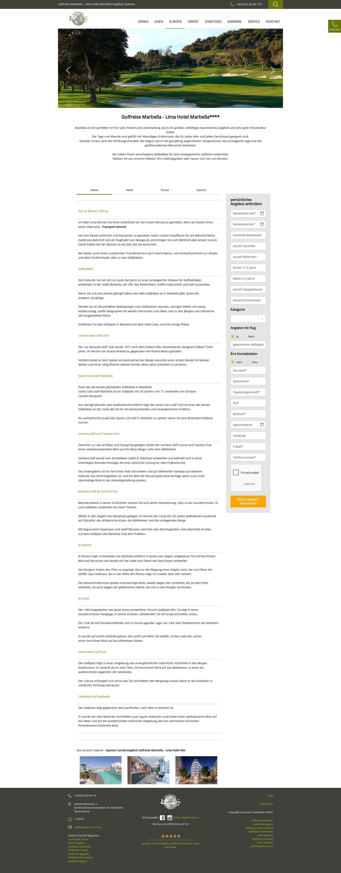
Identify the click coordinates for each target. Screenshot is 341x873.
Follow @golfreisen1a (186, 817)
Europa (175, 21)
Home (94, 190)
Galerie (201, 190)
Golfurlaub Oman (78, 839)
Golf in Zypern (76, 843)
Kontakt (273, 21)
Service (254, 21)
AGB (270, 795)
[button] (69, 68)
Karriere (235, 21)
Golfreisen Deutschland (259, 828)
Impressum (266, 804)
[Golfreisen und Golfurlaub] (78, 18)
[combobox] (248, 319)
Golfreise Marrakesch (80, 857)
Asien (159, 21)
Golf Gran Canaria (262, 839)
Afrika (143, 21)
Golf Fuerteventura (262, 846)
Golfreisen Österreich (260, 831)
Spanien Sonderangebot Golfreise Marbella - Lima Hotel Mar (170, 845)
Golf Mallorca (265, 835)
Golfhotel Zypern (263, 824)
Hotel (129, 190)
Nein (251, 336)
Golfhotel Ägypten (78, 854)
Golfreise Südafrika (262, 820)
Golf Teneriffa (265, 842)
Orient (193, 21)
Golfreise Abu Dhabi (79, 846)
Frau (255, 362)
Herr (239, 362)
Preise (165, 190)
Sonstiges (213, 21)
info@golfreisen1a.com (87, 827)
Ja (238, 336)
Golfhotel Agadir (77, 861)
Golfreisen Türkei (78, 850)
